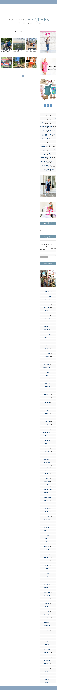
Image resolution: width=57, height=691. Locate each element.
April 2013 (47, 674)
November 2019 (47, 459)
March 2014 (47, 644)
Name (41, 253)
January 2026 (47, 294)
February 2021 (47, 418)
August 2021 (47, 402)
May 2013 (47, 671)
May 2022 (47, 378)
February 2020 (47, 451)
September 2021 (47, 399)
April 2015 (47, 608)
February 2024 (47, 321)
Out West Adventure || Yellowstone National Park (31, 51)
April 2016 (47, 576)
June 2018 (47, 505)
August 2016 (47, 565)
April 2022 (47, 380)
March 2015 (47, 611)
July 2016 (47, 568)
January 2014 (47, 649)
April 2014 (47, 641)
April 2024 (47, 315)
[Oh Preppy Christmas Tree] (52, 282)
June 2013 (47, 668)
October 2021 (47, 397)
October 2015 (47, 592)
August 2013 (47, 663)
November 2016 (47, 557)
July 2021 (47, 405)
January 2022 (47, 389)
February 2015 (47, 614)
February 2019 (47, 484)
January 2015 (47, 617)
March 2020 (47, 448)
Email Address (43, 249)
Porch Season (45, 138)
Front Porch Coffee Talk (30, 69)
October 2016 (47, 560)
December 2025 (47, 296)
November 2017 (47, 524)
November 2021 (47, 394)
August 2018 (47, 500)
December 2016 (47, 554)
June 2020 (47, 440)
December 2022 (47, 359)
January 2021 (47, 421)
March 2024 (47, 318)
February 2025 (47, 302)
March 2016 (47, 579)
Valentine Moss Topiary (46, 157)
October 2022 (47, 364)
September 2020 (47, 432)
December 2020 (47, 424)
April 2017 (47, 543)
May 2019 (47, 475)
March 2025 (47, 299)
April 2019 (47, 478)
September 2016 (47, 562)
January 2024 (47, 323)
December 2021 (47, 391)
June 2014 (47, 636)
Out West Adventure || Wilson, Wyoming (18, 51)
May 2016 (47, 573)
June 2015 (47, 603)
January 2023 (47, 356)
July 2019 (47, 470)
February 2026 (47, 291)
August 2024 (47, 307)
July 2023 (47, 340)
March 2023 (47, 351)
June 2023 (47, 342)
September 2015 (47, 595)
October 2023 (47, 332)
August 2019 (47, 467)
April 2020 (47, 446)
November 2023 (47, 329)
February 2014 (47, 647)
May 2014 (47, 638)
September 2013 (47, 660)
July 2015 (47, 600)
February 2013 (47, 679)
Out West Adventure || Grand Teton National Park (18, 70)
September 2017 (47, 530)
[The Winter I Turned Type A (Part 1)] (44, 274)
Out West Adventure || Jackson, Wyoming (6, 69)
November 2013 (47, 655)
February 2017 (47, 549)
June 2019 (47, 473)
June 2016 (47, 570)
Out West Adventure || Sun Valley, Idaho (6, 51)
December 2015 (47, 587)
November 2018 (47, 492)
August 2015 (47, 598)
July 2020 (47, 437)
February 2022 (47, 386)
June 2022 (47, 375)
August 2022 (47, 370)
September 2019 (47, 465)
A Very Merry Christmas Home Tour (48, 122)
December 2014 (47, 619)
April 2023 (47, 348)
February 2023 (47, 353)
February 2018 (47, 516)
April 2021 (47, 413)
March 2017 (47, 546)
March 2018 (47, 513)
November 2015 (47, 589)
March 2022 (47, 383)
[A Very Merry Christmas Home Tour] (44, 282)
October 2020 (47, 429)
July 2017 (47, 535)
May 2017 (47, 541)
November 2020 (47, 427)
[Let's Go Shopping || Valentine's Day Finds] (52, 274)
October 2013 (47, 657)
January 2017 (47, 551)
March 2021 (47, 416)
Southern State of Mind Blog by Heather (28, 20)
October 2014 (47, 625)
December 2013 (47, 652)
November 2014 (47, 622)
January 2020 (47, 454)
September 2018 (47, 497)
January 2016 (47, 584)
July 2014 (47, 633)
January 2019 (47, 486)
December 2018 (47, 489)
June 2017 (47, 538)
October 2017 (47, 527)
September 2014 (47, 627)
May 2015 (47, 606)
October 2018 (47, 494)
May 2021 (47, 410)
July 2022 (47, 372)
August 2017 (47, 532)
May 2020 (47, 443)
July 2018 (47, 503)
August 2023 (47, 337)
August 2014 (47, 630)
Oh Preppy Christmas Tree (46, 126)
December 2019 (47, 456)
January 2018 (47, 519)
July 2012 (47, 682)
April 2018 (47, 511)
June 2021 (47, 408)
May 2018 (47, 508)
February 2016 (47, 581)
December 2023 (47, 326)
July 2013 (47, 666)
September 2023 (47, 334)
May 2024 (47, 313)
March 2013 (47, 676)
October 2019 (47, 462)
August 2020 (47, 435)
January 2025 (47, 304)
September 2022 (47, 367)
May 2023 (47, 345)
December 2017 (47, 522)
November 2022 (47, 361)
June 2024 (47, 310)
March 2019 (47, 481)
